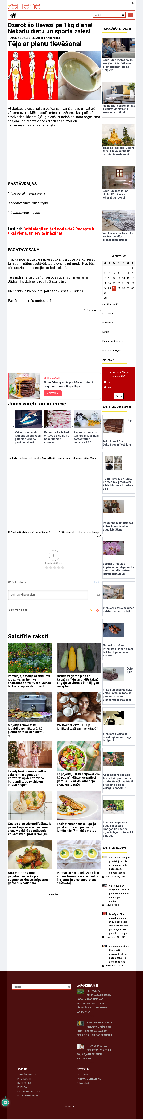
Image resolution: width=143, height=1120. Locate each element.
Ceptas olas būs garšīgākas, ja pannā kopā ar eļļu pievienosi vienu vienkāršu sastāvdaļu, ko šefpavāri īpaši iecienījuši (29, 829)
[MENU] (130, 15)
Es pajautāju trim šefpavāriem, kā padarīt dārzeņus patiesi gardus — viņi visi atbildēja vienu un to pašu (79, 779)
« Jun (105, 297)
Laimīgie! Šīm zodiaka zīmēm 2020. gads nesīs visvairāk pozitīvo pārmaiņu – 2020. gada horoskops (118, 924)
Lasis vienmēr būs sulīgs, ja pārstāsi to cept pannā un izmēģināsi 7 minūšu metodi (77, 827)
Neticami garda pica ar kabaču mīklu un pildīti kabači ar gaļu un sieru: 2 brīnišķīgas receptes (78, 681)
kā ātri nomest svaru (60, 458)
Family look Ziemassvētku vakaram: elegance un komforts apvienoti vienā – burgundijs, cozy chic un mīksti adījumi (27, 778)
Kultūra (105, 332)
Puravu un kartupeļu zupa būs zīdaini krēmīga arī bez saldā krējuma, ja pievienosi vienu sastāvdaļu (78, 878)
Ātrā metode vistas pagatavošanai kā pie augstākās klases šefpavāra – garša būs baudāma (29, 878)
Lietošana (83, 1074)
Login (97, 582)
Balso (119, 396)
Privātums (83, 1083)
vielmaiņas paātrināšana (84, 458)
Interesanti (107, 313)
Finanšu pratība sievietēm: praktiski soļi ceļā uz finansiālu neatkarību (94, 1052)
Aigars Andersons (48, 38)
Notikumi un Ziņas (111, 350)
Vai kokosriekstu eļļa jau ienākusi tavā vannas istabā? (77, 726)
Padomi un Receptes (30, 458)
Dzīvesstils (107, 322)
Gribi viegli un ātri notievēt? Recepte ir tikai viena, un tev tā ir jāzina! (51, 231)
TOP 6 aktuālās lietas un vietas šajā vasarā (29, 532)
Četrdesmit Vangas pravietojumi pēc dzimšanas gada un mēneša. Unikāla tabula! (119, 865)
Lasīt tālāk (52, 393)
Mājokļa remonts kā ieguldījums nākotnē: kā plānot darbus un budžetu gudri (26, 730)
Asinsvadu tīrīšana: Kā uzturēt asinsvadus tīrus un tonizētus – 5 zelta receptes (119, 954)
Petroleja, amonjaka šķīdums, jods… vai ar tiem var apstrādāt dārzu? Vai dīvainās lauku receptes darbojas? (29, 681)
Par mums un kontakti (90, 1078)
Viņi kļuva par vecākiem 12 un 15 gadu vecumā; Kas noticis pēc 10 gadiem (119, 893)
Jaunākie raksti (110, 304)
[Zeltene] (13, 15)
